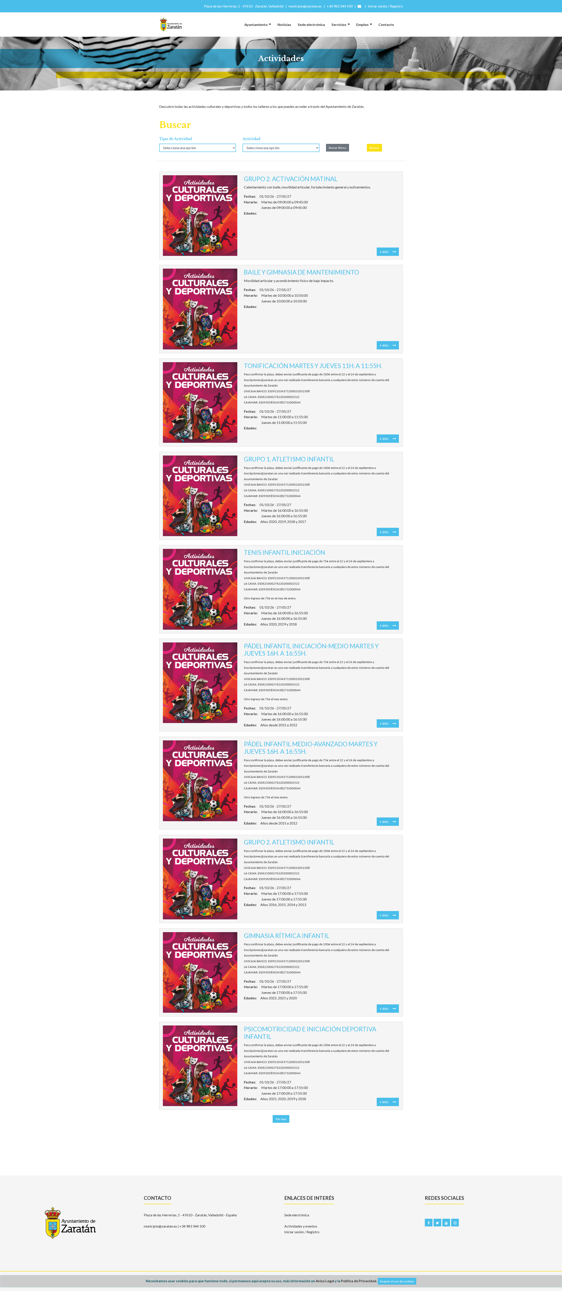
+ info (384, 252)
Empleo (362, 24)
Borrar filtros (337, 148)
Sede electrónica (311, 24)
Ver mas (281, 1119)
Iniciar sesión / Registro (301, 1232)
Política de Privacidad (358, 1281)
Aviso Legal (325, 1281)
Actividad (251, 139)
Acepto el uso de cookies (397, 1281)
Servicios (338, 24)
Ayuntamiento (256, 24)
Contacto (386, 24)
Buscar (374, 148)
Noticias (284, 24)
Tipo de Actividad (175, 139)
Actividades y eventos (300, 1226)
